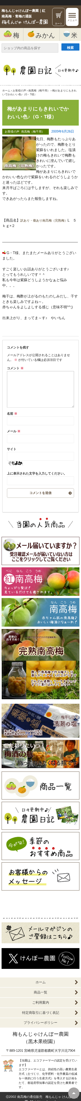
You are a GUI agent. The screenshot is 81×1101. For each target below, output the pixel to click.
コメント (15, 368)
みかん (45, 35)
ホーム (41, 982)
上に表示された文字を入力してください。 (37, 473)
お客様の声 (12, 131)
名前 (12, 413)
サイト (11, 449)
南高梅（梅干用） (33, 131)
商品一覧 (40, 992)
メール (13, 431)
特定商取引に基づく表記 (40, 1013)
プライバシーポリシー (40, 1022)
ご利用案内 (40, 1002)
